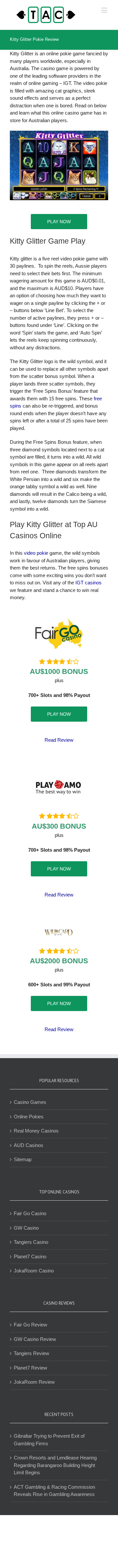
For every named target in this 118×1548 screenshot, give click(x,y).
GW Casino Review (35, 1339)
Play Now (59, 221)
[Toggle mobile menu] (104, 10)
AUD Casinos (28, 1145)
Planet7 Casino (30, 1256)
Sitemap (22, 1159)
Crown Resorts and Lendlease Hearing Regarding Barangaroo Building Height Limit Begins (55, 1465)
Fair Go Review (30, 1324)
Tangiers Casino (31, 1242)
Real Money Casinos (36, 1131)
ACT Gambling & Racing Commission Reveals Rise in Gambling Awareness (54, 1490)
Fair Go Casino (30, 1213)
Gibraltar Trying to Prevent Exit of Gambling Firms (49, 1439)
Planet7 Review (30, 1368)
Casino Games (30, 1102)
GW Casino (26, 1228)
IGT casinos (88, 582)
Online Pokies (29, 1116)
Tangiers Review (31, 1353)
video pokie (36, 553)
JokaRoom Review (34, 1382)
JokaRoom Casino (34, 1270)
